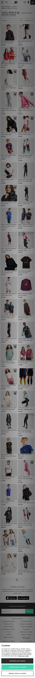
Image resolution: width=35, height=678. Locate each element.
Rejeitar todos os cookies (17, 673)
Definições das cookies (17, 661)
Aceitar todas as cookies (17, 667)
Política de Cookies (23, 656)
